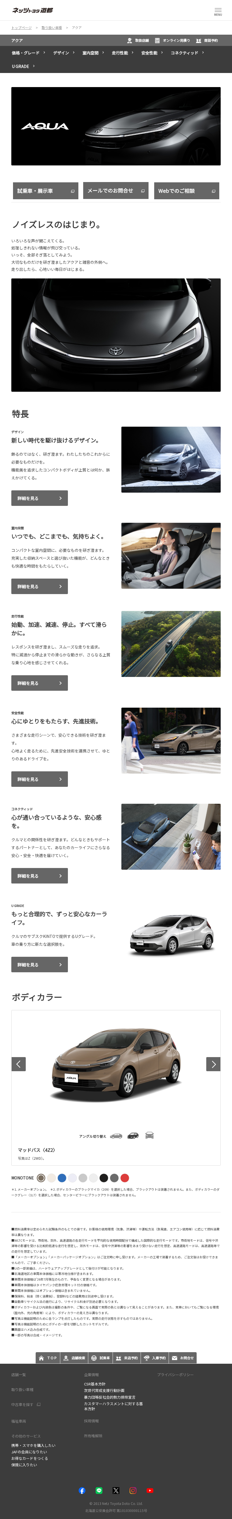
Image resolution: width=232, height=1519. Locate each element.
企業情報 (91, 1374)
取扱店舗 (142, 40)
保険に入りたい (24, 1464)
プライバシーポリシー (175, 1374)
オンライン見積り (176, 40)
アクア (17, 40)
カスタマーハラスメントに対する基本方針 (113, 1406)
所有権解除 (93, 1435)
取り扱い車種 (22, 1389)
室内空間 (90, 53)
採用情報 (91, 1420)
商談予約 (211, 40)
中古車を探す (22, 1404)
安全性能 (149, 53)
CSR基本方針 (95, 1384)
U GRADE (20, 66)
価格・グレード (26, 53)
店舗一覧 (18, 1374)
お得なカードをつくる (29, 1458)
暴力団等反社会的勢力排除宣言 (110, 1397)
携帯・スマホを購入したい (33, 1445)
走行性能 (120, 53)
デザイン (61, 53)
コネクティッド (184, 53)
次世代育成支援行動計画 (104, 1390)
